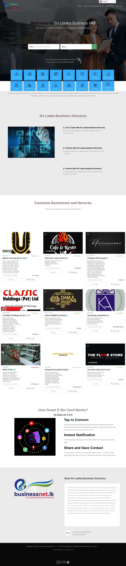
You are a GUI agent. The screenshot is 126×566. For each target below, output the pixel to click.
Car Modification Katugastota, (95, 261)
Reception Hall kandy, (51, 375)
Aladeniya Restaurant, (51, 261)
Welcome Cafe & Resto (55, 258)
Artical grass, (91, 372)
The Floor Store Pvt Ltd (98, 369)
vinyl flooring (97, 376)
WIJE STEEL (8, 369)
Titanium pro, (91, 271)
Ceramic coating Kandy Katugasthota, (95, 265)
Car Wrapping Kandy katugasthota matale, (96, 264)
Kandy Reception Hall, (51, 372)
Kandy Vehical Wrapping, (94, 268)
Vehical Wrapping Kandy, (94, 274)
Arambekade (77, 387)
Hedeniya (78, 268)
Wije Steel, (13, 379)
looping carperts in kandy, (94, 375)
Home (80, 6)
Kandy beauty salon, (51, 318)
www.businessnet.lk (79, 534)
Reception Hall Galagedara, (52, 374)
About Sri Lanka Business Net (94, 6)
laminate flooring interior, (94, 374)
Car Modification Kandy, (94, 261)
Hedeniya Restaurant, (50, 263)
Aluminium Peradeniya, (93, 319)
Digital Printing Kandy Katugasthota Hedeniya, (11, 323)
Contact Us (109, 6)
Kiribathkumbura (118, 327)
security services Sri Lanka (10, 272)
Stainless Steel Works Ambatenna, (9, 374)
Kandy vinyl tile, (99, 372)
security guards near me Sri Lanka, (11, 267)
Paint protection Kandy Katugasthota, (96, 268)
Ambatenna (35, 384)
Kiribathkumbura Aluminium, (95, 321)
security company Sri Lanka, (11, 265)
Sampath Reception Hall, (52, 378)
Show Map (31, 279)
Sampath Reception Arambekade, (54, 376)
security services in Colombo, (11, 271)
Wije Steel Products (11, 380)
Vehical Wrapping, (96, 272)
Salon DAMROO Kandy (55, 315)
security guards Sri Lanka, (10, 269)
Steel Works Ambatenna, (10, 376)
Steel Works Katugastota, (10, 377)
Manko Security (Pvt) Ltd (14, 258)
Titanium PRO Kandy (96, 258)
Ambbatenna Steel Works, (10, 372)
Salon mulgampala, (50, 322)
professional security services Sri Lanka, (11, 264)
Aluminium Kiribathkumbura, (95, 318)
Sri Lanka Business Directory (82, 532)
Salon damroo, (49, 321)
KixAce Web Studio (67, 550)
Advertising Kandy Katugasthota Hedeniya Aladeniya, (9, 319)
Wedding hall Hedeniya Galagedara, (51, 381)
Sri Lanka (36, 275)
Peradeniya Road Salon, (56, 319)
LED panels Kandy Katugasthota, (8, 326)
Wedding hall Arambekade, (52, 379)
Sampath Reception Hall (56, 369)
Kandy (121, 280)
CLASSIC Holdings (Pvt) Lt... (15, 315)
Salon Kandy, (57, 321)
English (105, 1)
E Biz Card (118, 6)
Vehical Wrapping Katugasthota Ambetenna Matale (96, 276)
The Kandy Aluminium (97, 315)
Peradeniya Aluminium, (94, 322)
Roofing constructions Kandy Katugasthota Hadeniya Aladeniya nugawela (9, 329)
